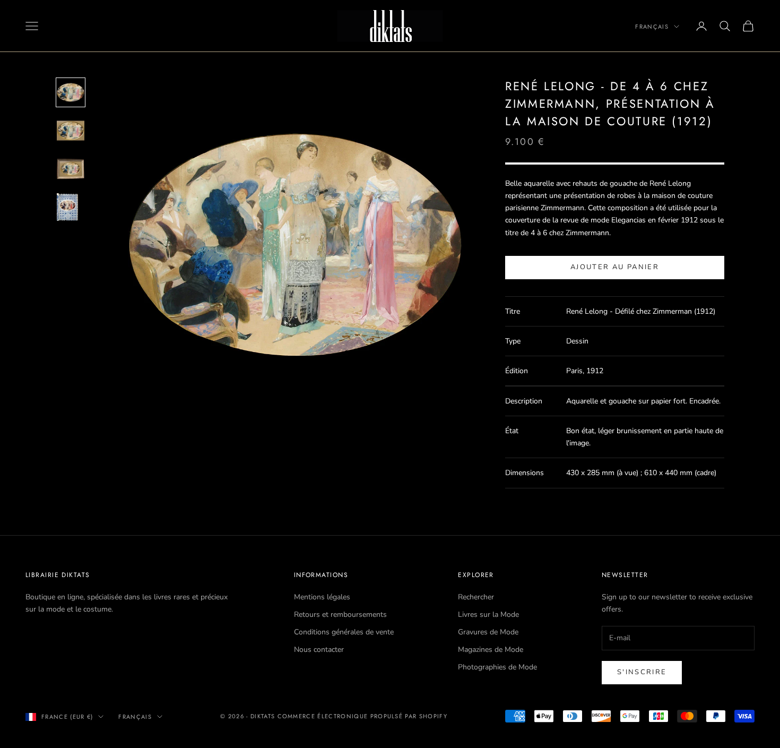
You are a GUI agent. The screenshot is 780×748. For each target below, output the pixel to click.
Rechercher (476, 597)
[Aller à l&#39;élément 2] (70, 130)
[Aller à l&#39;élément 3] (70, 169)
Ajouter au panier (614, 267)
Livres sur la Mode (488, 614)
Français (652, 26)
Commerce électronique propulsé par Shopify (362, 716)
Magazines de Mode (490, 649)
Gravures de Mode (488, 632)
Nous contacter (319, 649)
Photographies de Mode (497, 667)
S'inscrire (641, 672)
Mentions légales (322, 597)
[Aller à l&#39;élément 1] (70, 92)
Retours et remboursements (340, 614)
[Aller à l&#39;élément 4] (70, 207)
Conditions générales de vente (344, 632)
